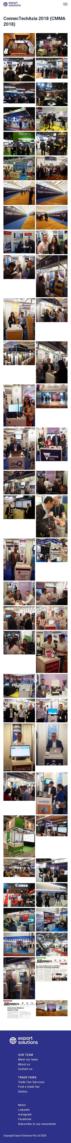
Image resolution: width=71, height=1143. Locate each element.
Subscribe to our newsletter (37, 1124)
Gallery (23, 1091)
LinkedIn (24, 1109)
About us (24, 1064)
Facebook (24, 1119)
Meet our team (28, 1059)
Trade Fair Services (31, 1082)
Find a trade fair (29, 1086)
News (22, 1105)
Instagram (25, 1114)
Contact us (25, 1069)
